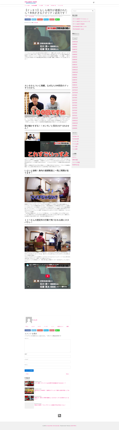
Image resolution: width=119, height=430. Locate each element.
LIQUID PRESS (73, 425)
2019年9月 (74, 44)
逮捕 (67, 326)
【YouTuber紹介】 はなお (78, 29)
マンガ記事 (41, 5)
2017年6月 (74, 102)
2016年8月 (74, 128)
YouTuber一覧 (53, 5)
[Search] (92, 11)
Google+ (40, 19)
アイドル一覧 (60, 5)
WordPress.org (75, 164)
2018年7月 (74, 79)
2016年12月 (75, 118)
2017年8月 (74, 97)
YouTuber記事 (34, 5)
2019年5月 (74, 54)
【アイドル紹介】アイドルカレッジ (80, 18)
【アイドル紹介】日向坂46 (78, 23)
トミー (52, 326)
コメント (27, 338)
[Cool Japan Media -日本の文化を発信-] (31, 2)
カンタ (33, 326)
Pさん (27, 326)
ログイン (74, 157)
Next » (67, 373)
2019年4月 (74, 57)
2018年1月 (74, 85)
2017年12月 (75, 87)
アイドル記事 (27, 5)
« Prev (27, 373)
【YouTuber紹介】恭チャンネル (79, 26)
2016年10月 (75, 123)
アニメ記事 (47, 5)
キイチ (39, 326)
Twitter (34, 19)
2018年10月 (75, 72)
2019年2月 (74, 62)
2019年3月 (74, 59)
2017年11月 (75, 90)
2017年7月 (74, 100)
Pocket (52, 19)
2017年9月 (74, 95)
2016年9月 (74, 125)
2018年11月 (75, 69)
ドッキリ (46, 326)
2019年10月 (75, 41)
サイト (26, 364)
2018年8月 (74, 77)
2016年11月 (75, 120)
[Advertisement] (48, 72)
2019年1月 (74, 64)
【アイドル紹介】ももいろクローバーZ (81, 21)
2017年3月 (74, 110)
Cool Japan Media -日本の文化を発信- (53, 425)
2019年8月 (74, 46)
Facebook (28, 19)
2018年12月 (75, 67)
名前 (26, 354)
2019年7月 (74, 49)
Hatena (46, 19)
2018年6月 (74, 82)
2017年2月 (74, 112)
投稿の (75, 159)
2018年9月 (74, 74)
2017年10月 (75, 92)
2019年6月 (74, 51)
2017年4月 (74, 107)
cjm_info (35, 319)
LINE (58, 19)
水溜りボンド (60, 326)
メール (26, 359)
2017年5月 (74, 105)
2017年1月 (74, 115)
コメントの (76, 162)
